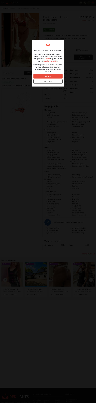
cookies (47, 59)
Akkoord (48, 76)
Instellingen (48, 81)
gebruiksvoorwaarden (50, 61)
